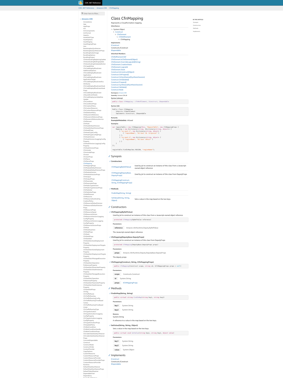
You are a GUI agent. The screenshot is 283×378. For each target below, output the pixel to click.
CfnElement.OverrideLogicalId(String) (125, 62)
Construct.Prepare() (118, 82)
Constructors (197, 25)
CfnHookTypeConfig (90, 132)
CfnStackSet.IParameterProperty (94, 267)
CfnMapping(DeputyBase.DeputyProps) (121, 174)
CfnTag (85, 292)
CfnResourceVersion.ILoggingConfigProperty (93, 217)
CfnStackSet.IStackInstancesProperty (92, 271)
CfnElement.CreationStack (121, 64)
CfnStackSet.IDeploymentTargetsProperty (94, 255)
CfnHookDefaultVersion (91, 126)
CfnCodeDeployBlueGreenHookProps (94, 89)
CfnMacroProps (88, 161)
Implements (196, 31)
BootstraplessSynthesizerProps (93, 51)
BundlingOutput (89, 57)
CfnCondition (88, 101)
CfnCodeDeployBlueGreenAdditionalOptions (92, 69)
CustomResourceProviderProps (94, 360)
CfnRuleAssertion (89, 230)
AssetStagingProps (89, 44)
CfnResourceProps (89, 210)
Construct (86, 342)
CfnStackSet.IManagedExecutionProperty (94, 259)
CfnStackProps (88, 236)
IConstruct (115, 45)
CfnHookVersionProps (90, 148)
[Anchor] (109, 156)
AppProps (86, 26)
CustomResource (89, 353)
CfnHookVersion (89, 137)
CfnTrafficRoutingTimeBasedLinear (93, 306)
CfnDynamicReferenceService (93, 119)
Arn (84, 28)
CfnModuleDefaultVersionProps (94, 170)
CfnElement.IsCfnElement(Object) (124, 59)
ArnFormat (87, 33)
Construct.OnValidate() (120, 79)
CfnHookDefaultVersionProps (93, 128)
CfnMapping (114, 8)
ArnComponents (89, 31)
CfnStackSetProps (89, 289)
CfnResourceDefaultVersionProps (92, 206)
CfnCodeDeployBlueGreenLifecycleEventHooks (92, 94)
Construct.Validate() (119, 87)
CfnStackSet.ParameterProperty (94, 283)
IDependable (116, 50)
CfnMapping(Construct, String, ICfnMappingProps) (121, 181)
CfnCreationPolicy (89, 106)
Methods (195, 28)
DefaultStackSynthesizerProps (93, 369)
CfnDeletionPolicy (89, 112)
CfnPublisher (87, 190)
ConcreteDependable (90, 340)
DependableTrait (89, 373)
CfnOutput (87, 177)
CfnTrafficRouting (89, 296)
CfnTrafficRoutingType (91, 309)
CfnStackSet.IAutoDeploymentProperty (93, 251)
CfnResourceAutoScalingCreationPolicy (91, 200)
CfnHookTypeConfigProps (92, 135)
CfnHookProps (88, 130)
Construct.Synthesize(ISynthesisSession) (126, 85)
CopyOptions (87, 351)
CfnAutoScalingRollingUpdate (93, 62)
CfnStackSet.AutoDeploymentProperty (93, 242)
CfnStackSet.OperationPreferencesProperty (91, 279)
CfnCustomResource (90, 108)
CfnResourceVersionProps (92, 225)
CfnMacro (86, 159)
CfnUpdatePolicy (89, 325)
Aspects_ (86, 35)
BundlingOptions (89, 55)
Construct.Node (117, 90)
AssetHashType (88, 37)
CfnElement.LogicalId (119, 67)
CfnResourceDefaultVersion (92, 203)
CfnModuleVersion (89, 172)
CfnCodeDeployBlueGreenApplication (92, 74)
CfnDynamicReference (91, 115)
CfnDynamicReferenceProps (92, 117)
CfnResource (87, 196)
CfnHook (86, 123)
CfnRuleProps (88, 232)
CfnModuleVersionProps (91, 174)
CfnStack (86, 234)
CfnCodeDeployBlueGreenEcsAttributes (93, 83)
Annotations (87, 22)
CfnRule (86, 227)
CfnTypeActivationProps (91, 322)
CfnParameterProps (90, 183)
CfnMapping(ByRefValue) (121, 167)
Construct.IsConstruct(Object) (122, 72)
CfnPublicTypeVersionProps (92, 188)
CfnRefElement (88, 194)
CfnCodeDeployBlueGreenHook (94, 86)
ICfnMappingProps (130, 283)
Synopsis (195, 22)
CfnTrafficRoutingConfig (91, 298)
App (84, 24)
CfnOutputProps (89, 179)
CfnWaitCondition (89, 327)
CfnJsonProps (88, 157)
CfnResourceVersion (90, 214)
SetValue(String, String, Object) (120, 199)
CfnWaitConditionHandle (92, 329)
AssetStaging (87, 42)
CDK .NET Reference (93, 3)
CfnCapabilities (88, 66)
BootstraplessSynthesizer (92, 48)
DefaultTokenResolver (90, 371)
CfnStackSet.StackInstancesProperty (92, 286)
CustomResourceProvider (92, 358)
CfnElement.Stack (118, 69)
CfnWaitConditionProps (91, 331)
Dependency (87, 376)
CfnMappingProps (89, 166)
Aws (84, 46)
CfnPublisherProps (89, 192)
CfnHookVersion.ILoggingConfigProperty (94, 140)
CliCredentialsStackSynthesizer (94, 334)
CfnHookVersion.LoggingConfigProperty (94, 145)
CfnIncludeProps (89, 152)
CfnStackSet (87, 238)
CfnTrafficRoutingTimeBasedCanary (93, 302)
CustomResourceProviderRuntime (92, 363)
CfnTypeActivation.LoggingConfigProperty (92, 319)
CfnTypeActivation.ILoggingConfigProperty (92, 315)
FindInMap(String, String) (121, 193)
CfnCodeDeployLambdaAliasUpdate (93, 98)
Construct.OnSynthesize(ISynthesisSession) (128, 77)
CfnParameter (88, 181)
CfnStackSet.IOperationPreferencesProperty (91, 264)
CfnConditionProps (90, 104)
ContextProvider (89, 349)
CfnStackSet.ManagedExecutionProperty (94, 275)
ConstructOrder (88, 347)
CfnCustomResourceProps (92, 110)
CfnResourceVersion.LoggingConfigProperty (93, 222)
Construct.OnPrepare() (120, 74)
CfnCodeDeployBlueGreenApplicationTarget (92, 78)
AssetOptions (88, 39)
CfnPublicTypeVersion (90, 185)
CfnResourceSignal (89, 212)
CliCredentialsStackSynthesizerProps (94, 337)
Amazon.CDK (102, 8)
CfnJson (86, 154)
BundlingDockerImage (91, 53)
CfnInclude (87, 150)
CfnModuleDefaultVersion (92, 168)
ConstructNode (88, 345)
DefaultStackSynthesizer (91, 367)
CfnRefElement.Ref (118, 57)
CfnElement (87, 121)
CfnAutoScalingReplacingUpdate (94, 59)
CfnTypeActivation (89, 311)
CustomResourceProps (91, 356)
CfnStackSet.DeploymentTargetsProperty (94, 246)
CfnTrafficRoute (88, 294)
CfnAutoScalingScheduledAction (94, 64)
